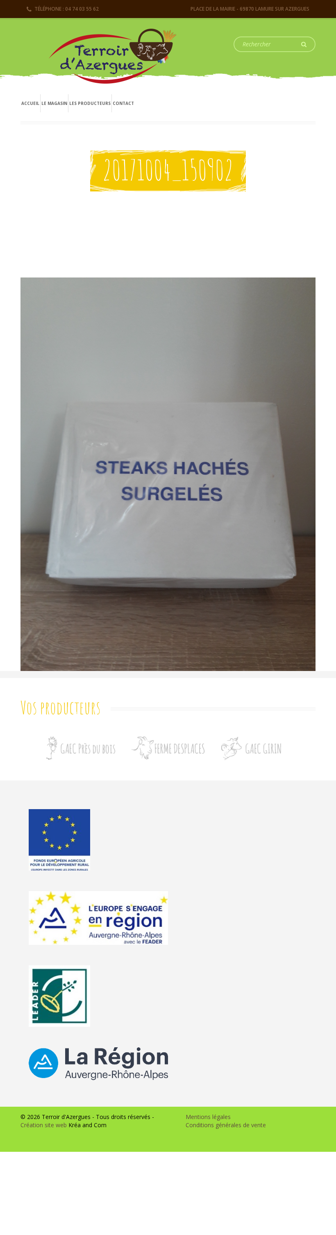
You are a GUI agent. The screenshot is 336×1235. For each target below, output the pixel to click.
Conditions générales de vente (226, 1125)
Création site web (43, 1125)
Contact (123, 103)
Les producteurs (90, 103)
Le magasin (54, 103)
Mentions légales (208, 1117)
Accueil (30, 103)
